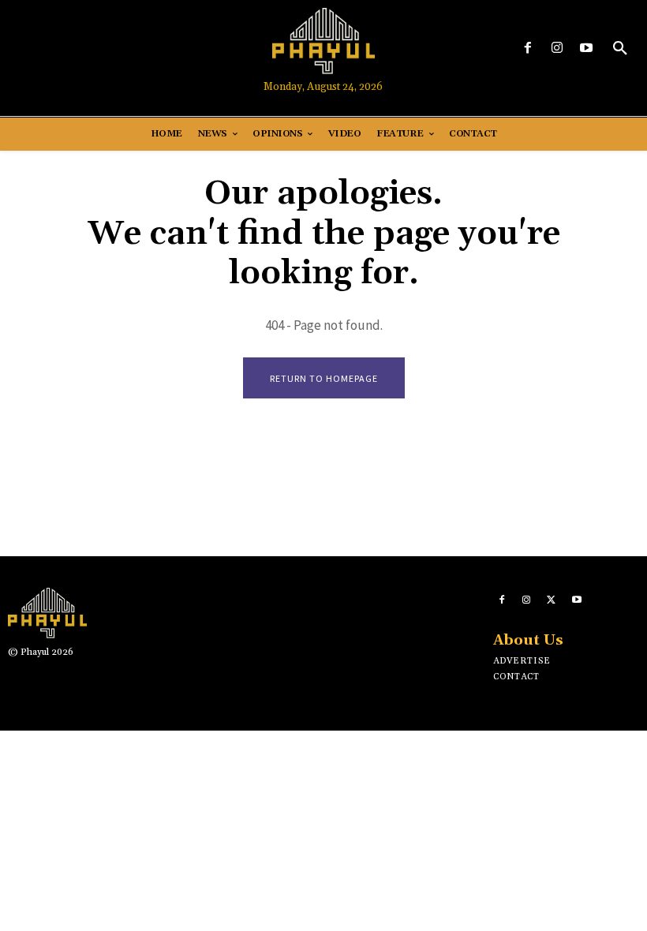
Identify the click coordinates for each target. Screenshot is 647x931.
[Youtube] (586, 48)
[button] (620, 49)
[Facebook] (527, 48)
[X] (551, 600)
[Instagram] (557, 48)
